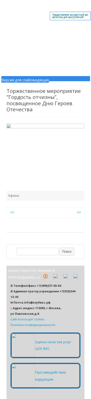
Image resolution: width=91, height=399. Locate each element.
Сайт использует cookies (27, 319)
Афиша (13, 195)
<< (12, 212)
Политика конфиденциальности (32, 325)
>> (79, 212)
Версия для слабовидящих (25, 80)
